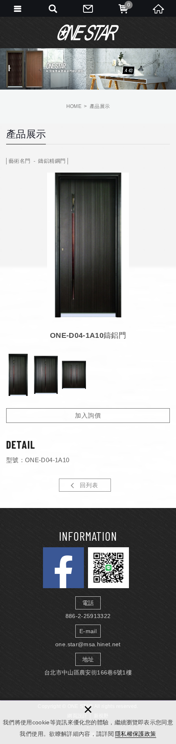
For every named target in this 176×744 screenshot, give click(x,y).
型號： (15, 459)
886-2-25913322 (88, 616)
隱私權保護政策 (135, 734)
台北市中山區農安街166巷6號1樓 (88, 672)
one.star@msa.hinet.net (88, 644)
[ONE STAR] (88, 32)
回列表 (89, 485)
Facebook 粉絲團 (63, 567)
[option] (88, 245)
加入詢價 (88, 415)
